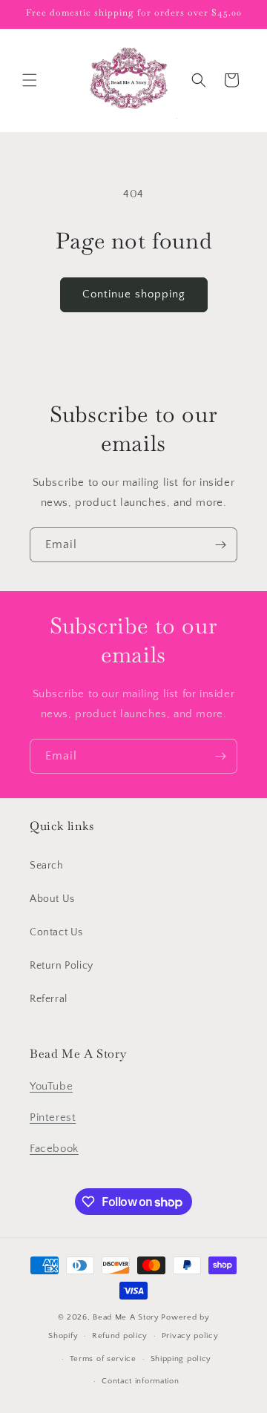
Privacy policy (190, 1335)
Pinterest (53, 1117)
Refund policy (120, 1335)
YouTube (51, 1086)
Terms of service (103, 1358)
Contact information (140, 1381)
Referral (48, 999)
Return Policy (61, 966)
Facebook (54, 1148)
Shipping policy (181, 1358)
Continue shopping (133, 294)
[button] (29, 80)
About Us (52, 899)
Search (47, 866)
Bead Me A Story (126, 1317)
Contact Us (56, 932)
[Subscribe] (220, 544)
